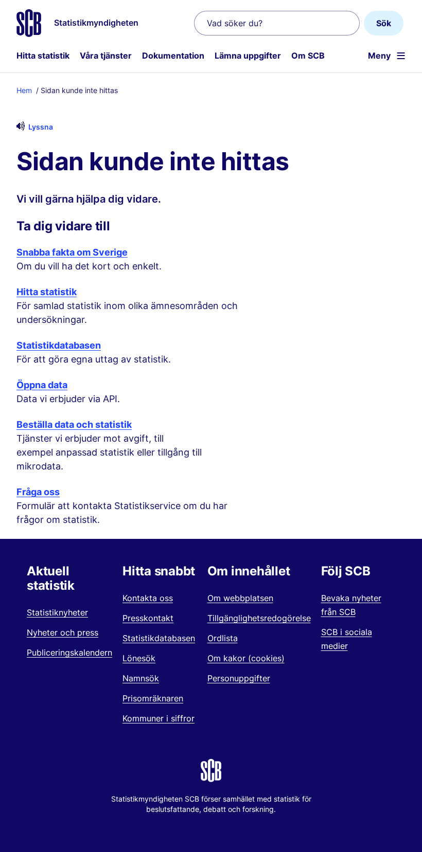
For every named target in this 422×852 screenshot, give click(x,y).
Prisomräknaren (152, 698)
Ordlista (222, 638)
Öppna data (41, 384)
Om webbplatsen (240, 598)
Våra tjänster (106, 55)
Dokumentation (173, 55)
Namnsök (140, 678)
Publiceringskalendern (69, 652)
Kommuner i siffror (158, 718)
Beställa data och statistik (74, 424)
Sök (383, 23)
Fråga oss (38, 491)
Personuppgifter (238, 678)
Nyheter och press (62, 632)
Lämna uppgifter (248, 55)
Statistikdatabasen (58, 345)
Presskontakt (147, 618)
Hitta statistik (42, 55)
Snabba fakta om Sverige (72, 252)
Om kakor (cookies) (246, 658)
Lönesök (138, 658)
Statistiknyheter (57, 612)
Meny (379, 55)
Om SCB (308, 55)
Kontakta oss (147, 598)
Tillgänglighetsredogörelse (259, 618)
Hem (24, 90)
